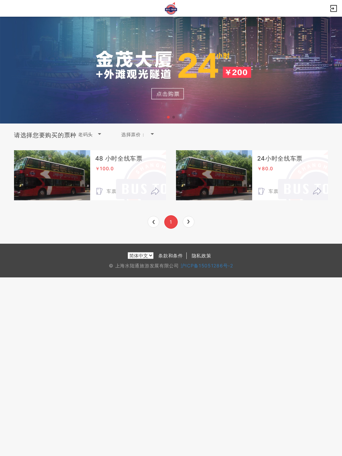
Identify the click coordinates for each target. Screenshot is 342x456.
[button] (168, 117)
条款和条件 (170, 255)
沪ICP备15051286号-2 (207, 265)
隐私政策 (201, 255)
